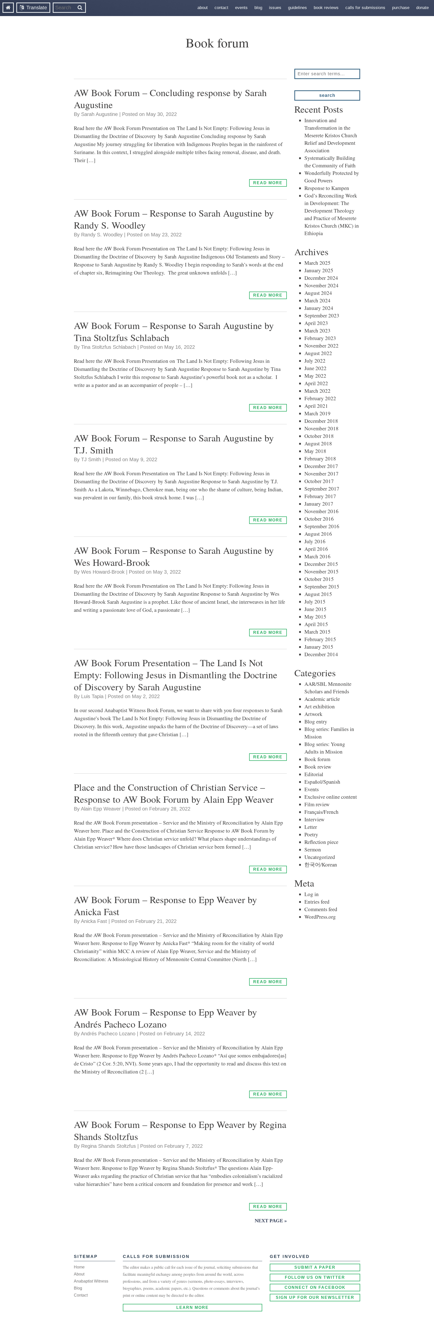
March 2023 (317, 330)
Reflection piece (321, 841)
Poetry (311, 834)
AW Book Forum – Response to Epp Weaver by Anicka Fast (165, 905)
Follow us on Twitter (315, 1277)
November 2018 (321, 428)
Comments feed (320, 909)
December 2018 (321, 420)
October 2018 (319, 435)
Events (241, 7)
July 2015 (314, 601)
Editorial (313, 774)
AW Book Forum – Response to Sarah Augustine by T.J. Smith (174, 443)
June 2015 (315, 609)
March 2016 (317, 556)
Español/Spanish (322, 781)
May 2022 (315, 375)
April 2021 (316, 405)
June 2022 (315, 368)
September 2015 (321, 586)
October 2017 (319, 481)
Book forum (317, 759)
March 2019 (317, 413)
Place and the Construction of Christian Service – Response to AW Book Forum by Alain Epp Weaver (174, 793)
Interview (314, 819)
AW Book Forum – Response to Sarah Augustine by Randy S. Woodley (174, 219)
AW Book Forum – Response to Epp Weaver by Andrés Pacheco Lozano (165, 1017)
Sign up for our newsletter (315, 1297)
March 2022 (317, 390)
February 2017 (320, 496)
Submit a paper (315, 1267)
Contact (221, 7)
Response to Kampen (326, 187)
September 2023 (321, 315)
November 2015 (321, 571)
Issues (275, 7)
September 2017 (321, 488)
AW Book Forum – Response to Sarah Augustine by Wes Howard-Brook (174, 556)
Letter (310, 826)
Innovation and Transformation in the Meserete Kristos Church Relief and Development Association (330, 135)
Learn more (192, 1307)
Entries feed (317, 901)
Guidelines (297, 7)
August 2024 (318, 292)
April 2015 (316, 624)
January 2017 (318, 503)
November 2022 (321, 345)
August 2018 (318, 443)
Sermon (312, 849)
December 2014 (321, 654)
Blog (258, 7)
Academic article (322, 698)
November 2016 (321, 511)
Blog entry (315, 721)
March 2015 (317, 631)
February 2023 (320, 338)
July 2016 (314, 541)
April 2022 (316, 383)
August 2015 (318, 593)
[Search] (80, 8)
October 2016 (319, 518)
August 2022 (318, 353)
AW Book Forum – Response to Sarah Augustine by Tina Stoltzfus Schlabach (174, 331)
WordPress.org (320, 916)
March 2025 (317, 262)
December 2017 (321, 465)
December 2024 (321, 277)
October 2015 (319, 578)
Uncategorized (319, 856)
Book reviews (326, 7)
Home (79, 1267)
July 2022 (314, 360)
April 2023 (316, 322)
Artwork (313, 713)
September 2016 (321, 526)
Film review (317, 804)
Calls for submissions (365, 7)
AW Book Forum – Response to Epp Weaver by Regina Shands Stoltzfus (180, 1130)
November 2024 (321, 285)
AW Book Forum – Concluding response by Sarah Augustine (170, 98)
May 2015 (315, 616)
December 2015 (321, 563)
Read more (268, 183)
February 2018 (320, 458)
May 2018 (315, 450)
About (202, 7)
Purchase (400, 7)
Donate (422, 7)
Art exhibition (319, 706)
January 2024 (318, 307)
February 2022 (320, 398)
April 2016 (316, 548)
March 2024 (317, 300)
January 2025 (318, 270)
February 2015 (320, 639)
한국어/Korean (320, 864)
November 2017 (321, 473)
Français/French (321, 811)
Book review (317, 766)
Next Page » (271, 1220)
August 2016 (318, 533)
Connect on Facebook (315, 1287)
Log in (311, 894)
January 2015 (318, 646)
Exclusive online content (330, 796)
